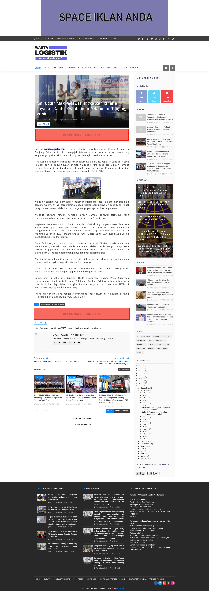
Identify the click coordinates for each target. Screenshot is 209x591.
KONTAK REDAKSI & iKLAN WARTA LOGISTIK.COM (146, 579)
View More (125, 369)
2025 (141, 368)
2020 (141, 380)
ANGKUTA (167, 336)
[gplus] (143, 39)
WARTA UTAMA (162, 349)
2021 (141, 378)
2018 (141, 385)
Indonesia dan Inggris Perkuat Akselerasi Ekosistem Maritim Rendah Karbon (158, 129)
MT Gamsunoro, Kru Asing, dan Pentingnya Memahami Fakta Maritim (158, 282)
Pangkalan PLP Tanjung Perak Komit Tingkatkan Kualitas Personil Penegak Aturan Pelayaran (109, 548)
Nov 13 (146, 402)
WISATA (124, 68)
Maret (143, 456)
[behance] (164, 39)
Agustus (144, 446)
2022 (141, 375)
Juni (142, 451)
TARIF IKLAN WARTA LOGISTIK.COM (112, 579)
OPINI (115, 68)
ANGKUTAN (58, 68)
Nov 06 (146, 429)
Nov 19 (146, 400)
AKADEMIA (157, 336)
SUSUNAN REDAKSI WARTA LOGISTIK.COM (59, 579)
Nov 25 (146, 393)
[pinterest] (147, 39)
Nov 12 (146, 405)
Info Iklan (103, 38)
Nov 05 (146, 431)
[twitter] (139, 39)
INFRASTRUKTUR (89, 68)
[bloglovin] (151, 39)
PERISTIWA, (69, 119)
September (145, 443)
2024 (141, 371)
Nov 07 (146, 426)
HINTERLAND (73, 68)
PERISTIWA (105, 68)
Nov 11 (146, 416)
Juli (142, 448)
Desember (145, 388)
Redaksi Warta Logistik (65, 38)
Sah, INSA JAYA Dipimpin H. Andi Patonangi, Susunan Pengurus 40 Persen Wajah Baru (48, 397)
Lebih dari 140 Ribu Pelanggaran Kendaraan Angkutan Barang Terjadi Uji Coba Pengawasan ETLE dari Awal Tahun (113, 399)
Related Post (41, 370)
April (143, 453)
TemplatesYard (121, 588)
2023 (141, 373)
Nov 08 (146, 424)
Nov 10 (146, 419)
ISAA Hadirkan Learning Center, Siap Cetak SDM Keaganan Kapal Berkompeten (62, 546)
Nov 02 (146, 436)
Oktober (144, 441)
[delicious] (173, 39)
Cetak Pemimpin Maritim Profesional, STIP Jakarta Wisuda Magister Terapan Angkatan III (62, 534)
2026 (141, 366)
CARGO (48, 68)
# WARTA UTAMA (58, 304)
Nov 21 (146, 398)
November (145, 390)
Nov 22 (146, 395)
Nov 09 (146, 421)
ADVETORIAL (135, 68)
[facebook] (135, 39)
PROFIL (151, 349)
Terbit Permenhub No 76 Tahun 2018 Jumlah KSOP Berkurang (151, 220)
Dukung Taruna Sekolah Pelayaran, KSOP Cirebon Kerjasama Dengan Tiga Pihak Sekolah (62, 497)
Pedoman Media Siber (86, 38)
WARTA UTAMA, (78, 119)
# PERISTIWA (45, 304)
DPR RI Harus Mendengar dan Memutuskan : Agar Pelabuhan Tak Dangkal (160, 294)
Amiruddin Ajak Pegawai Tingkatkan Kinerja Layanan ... (156, 408)
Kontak (113, 38)
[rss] (160, 39)
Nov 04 (146, 434)
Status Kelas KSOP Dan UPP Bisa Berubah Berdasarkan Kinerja (153, 205)
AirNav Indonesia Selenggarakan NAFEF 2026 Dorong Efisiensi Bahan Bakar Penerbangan (81, 397)
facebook (125, 411)
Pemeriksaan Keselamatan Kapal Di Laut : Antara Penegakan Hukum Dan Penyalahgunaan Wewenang (160, 270)
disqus (117, 411)
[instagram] (168, 39)
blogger (109, 411)
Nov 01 (146, 439)
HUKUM (140, 344)
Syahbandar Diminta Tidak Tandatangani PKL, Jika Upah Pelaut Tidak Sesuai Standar (154, 249)
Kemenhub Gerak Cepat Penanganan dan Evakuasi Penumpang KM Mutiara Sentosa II (160, 117)
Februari (144, 458)
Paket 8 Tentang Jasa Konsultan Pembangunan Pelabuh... (154, 413)
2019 (141, 383)
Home (50, 38)
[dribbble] (156, 39)
